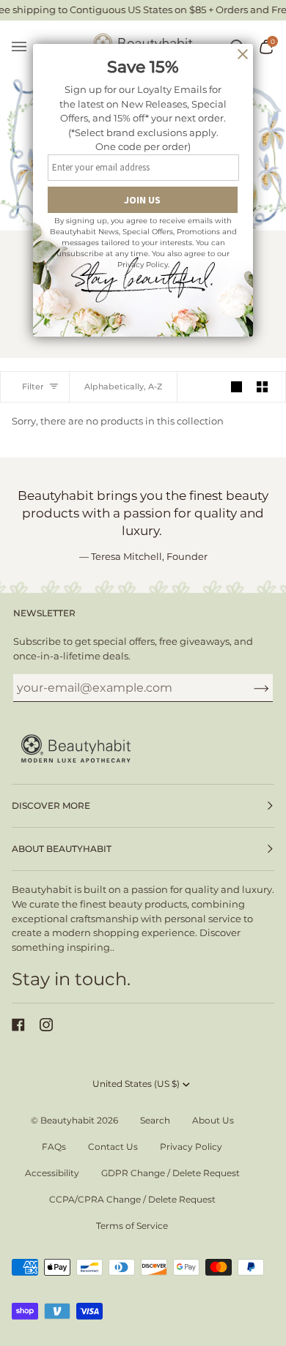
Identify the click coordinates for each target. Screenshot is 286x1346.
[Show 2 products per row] (262, 387)
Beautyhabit (67, 1120)
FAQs (54, 1146)
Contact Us (113, 1146)
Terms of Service (132, 1225)
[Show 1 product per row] (236, 387)
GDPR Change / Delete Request (170, 1172)
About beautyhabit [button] (61, 848)
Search (155, 1120)
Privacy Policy (191, 1146)
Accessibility (52, 1172)
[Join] (249, 688)
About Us (213, 1120)
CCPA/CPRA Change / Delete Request (132, 1199)
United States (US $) (136, 1083)
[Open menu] (26, 47)
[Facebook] (18, 1024)
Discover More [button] (51, 805)
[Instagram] (46, 1024)
